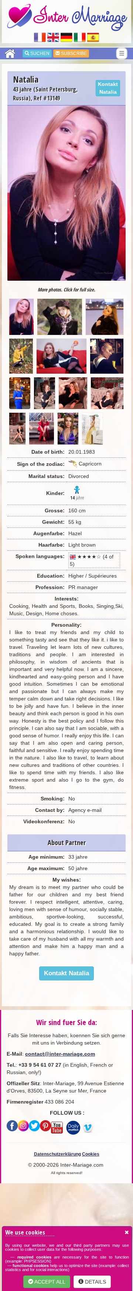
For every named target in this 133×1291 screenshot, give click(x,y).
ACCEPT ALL (49, 1282)
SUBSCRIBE (73, 53)
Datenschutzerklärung (57, 1154)
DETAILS (94, 1282)
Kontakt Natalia (108, 88)
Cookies (90, 1154)
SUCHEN (39, 53)
